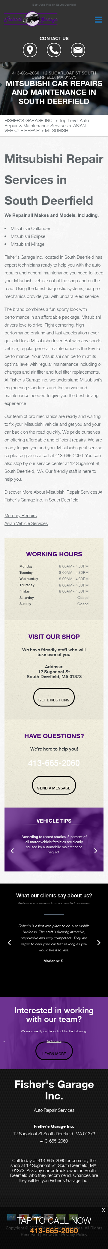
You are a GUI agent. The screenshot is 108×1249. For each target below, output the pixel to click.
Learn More (54, 1054)
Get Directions (53, 700)
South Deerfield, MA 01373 (64, 75)
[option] (54, 839)
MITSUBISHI (57, 130)
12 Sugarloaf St (61, 73)
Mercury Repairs (20, 515)
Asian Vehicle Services (26, 523)
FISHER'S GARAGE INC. (29, 120)
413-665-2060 (25, 73)
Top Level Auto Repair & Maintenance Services (46, 123)
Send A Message (53, 788)
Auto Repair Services (54, 1110)
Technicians (54, 1041)
